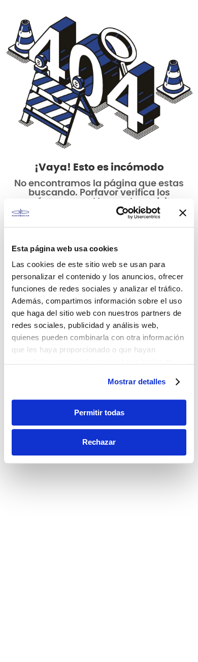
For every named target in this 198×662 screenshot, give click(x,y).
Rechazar (99, 442)
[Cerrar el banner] (182, 212)
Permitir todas (99, 412)
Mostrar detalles (137, 381)
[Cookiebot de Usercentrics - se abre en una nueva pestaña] (120, 212)
